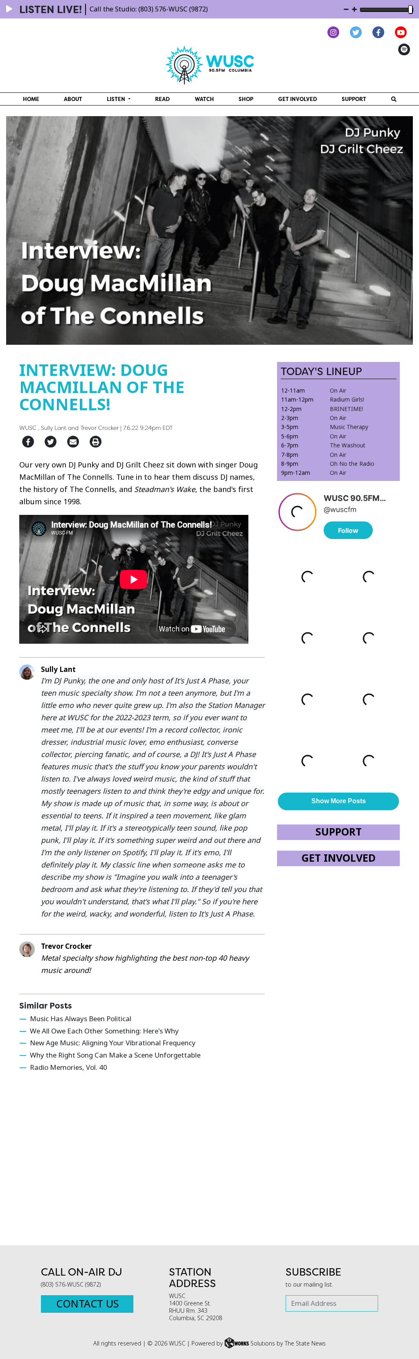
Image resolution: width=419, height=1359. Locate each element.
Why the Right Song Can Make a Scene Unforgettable (115, 1055)
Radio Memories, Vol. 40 (68, 1067)
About (73, 99)
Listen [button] (116, 99)
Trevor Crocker (99, 427)
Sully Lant (53, 427)
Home (31, 99)
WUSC (27, 427)
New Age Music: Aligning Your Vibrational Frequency (113, 1043)
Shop (246, 99)
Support (354, 99)
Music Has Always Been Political (80, 1019)
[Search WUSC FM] (393, 99)
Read (162, 99)
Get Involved (297, 99)
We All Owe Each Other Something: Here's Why (104, 1031)
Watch (204, 99)
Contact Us (87, 1304)
